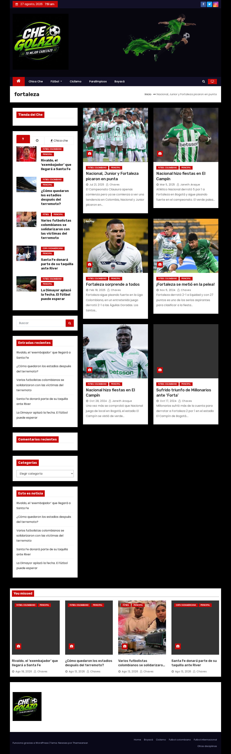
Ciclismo (75, 81)
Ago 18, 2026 (24, 671)
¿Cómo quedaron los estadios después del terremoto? (88, 663)
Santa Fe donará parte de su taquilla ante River (194, 663)
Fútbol (55, 81)
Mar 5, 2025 (167, 184)
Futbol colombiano (52, 149)
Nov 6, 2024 (168, 290)
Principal (47, 154)
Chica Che (36, 81)
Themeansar (80, 743)
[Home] (19, 81)
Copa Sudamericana (53, 248)
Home (137, 739)
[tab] (23, 139)
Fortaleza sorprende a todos (113, 284)
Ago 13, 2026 (77, 671)
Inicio (148, 94)
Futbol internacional (205, 739)
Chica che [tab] (60, 141)
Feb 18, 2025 (97, 290)
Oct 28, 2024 (98, 401)
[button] (203, 81)
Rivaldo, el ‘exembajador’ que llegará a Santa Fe (35, 663)
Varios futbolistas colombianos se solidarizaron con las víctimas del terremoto (40, 385)
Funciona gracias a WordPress (31, 743)
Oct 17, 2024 (168, 401)
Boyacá (120, 81)
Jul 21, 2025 (97, 184)
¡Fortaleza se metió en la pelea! (185, 284)
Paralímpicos (98, 81)
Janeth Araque (190, 184)
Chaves (114, 184)
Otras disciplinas (207, 746)
